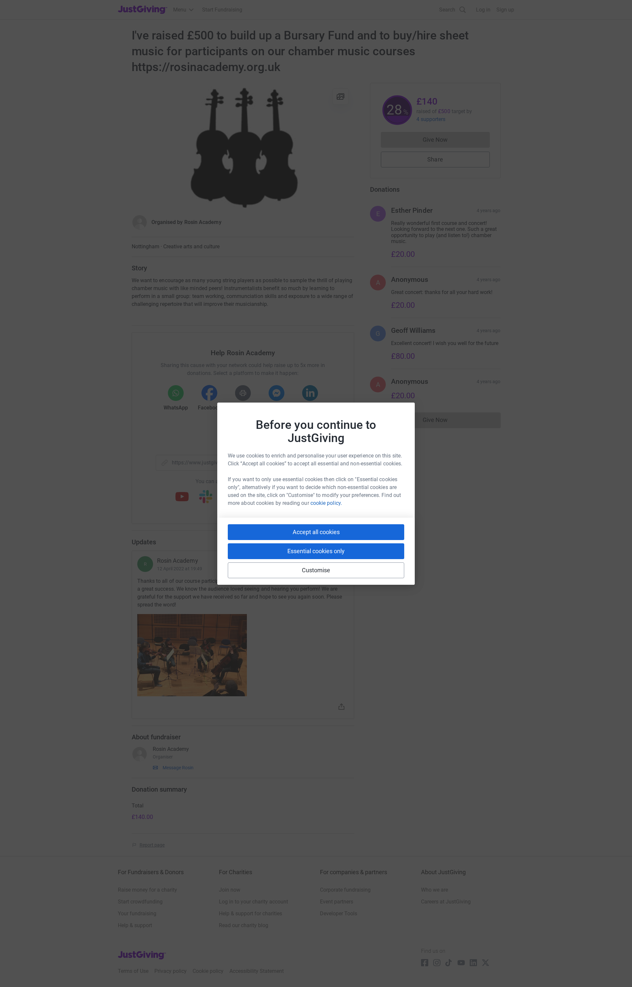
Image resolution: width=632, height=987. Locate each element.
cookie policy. (326, 503)
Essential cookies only (316, 551)
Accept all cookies (316, 532)
